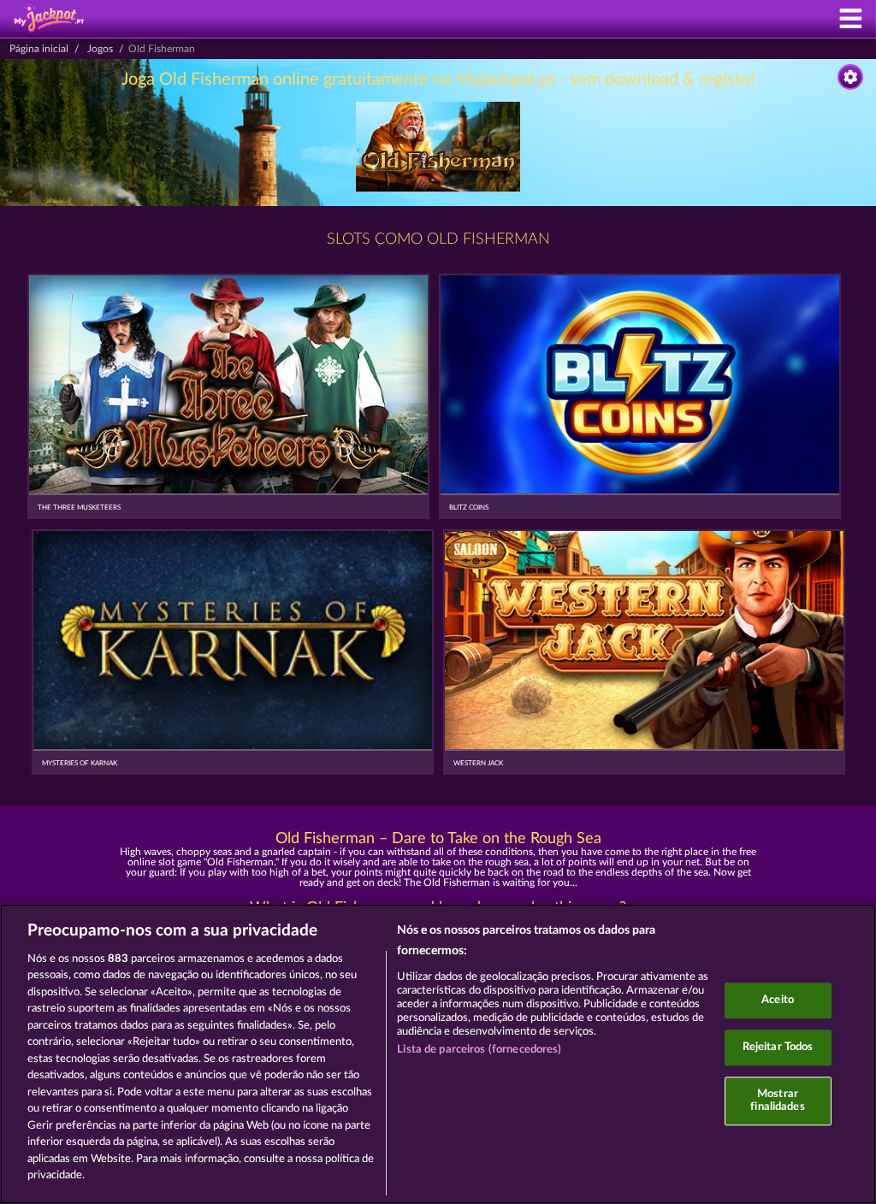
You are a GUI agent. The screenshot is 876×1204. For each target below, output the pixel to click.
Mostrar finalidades (777, 1101)
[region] (438, 1054)
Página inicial (38, 49)
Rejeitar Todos (778, 1047)
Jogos (100, 49)
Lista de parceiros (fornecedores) (479, 1049)
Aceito (777, 1000)
